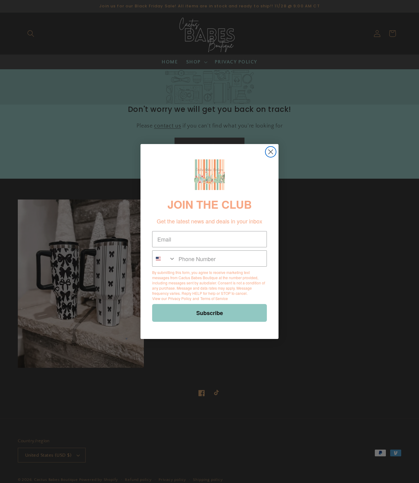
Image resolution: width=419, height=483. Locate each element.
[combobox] (163, 258)
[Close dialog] (270, 151)
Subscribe (209, 313)
